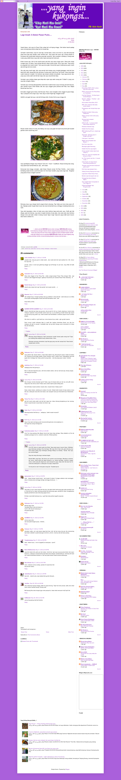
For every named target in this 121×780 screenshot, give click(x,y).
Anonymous (88, 233)
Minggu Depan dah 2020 (86, 588)
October (84, 198)
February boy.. (84, 370)
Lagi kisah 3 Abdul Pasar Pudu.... (36, 35)
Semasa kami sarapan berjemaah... (88, 120)
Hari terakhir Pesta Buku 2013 (90, 102)
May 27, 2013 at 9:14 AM (36, 365)
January (84, 77)
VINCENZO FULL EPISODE (87, 512)
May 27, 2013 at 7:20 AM (39, 257)
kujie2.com (84, 488)
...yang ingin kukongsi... (87, 277)
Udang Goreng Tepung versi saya (90, 171)
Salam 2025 (83, 295)
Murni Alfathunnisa (30, 549)
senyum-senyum (85, 511)
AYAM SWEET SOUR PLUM (88, 665)
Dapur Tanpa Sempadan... (88, 646)
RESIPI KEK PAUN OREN (87, 648)
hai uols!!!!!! (83, 528)
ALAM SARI (84, 539)
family (42, 248)
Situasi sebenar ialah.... (86, 278)
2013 (82, 75)
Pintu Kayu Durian (85, 575)
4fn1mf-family (84, 299)
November (85, 201)
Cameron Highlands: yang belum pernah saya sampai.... (43, 732)
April (83, 83)
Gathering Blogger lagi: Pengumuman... (88, 186)
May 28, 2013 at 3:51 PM (37, 597)
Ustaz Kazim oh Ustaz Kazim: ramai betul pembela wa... (89, 162)
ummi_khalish (28, 257)
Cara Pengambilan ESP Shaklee (88, 597)
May (83, 86)
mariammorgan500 (90, 223)
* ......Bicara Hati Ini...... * (87, 522)
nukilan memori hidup (87, 379)
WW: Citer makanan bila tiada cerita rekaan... (89, 105)
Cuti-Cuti (38, 248)
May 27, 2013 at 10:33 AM (35, 410)
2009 (82, 66)
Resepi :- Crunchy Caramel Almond (89, 496)
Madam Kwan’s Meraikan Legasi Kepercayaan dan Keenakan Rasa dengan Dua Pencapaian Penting (89, 360)
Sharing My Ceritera (86, 418)
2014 (82, 206)
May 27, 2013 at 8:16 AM (46, 309)
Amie (26, 410)
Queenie (27, 294)
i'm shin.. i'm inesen (86, 551)
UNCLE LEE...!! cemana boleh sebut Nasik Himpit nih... (90, 123)
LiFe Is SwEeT (85, 327)
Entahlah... (84, 556)
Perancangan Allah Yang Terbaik (88, 375)
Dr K (26, 419)
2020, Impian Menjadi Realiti (87, 518)
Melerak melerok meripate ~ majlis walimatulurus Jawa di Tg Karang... (47, 756)
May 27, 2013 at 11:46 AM (41, 431)
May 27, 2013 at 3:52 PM (37, 517)
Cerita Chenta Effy (86, 445)
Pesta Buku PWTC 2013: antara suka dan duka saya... (90, 88)
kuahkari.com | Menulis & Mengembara (88, 451)
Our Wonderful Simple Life (88, 304)
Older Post (71, 632)
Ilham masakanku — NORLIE (89, 664)
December (85, 203)
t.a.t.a (30, 334)
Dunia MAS (84, 652)
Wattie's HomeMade (86, 659)
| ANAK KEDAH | (85, 287)
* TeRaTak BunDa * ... (86, 344)
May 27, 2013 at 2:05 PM (38, 476)
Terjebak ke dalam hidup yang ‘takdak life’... (90, 112)
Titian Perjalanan (85, 607)
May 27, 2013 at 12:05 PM (39, 445)
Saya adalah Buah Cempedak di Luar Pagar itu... (90, 182)
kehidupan (47, 248)
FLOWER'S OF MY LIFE (87, 440)
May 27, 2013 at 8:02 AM (36, 273)
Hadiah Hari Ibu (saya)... (88, 128)
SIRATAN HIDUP (85, 592)
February (84, 79)
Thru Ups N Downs (86, 365)
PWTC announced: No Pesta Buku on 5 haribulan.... (91, 92)
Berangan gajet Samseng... (89, 146)
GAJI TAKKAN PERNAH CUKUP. (89, 407)
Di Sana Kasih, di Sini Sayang (88, 323)
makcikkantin (28, 573)
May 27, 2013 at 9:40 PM (42, 549)
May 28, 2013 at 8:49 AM (36, 583)
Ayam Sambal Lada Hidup (87, 660)
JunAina (27, 583)
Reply (26, 268)
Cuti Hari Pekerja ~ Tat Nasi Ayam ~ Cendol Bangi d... (91, 96)
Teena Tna (27, 399)
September (85, 196)
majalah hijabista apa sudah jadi (87, 241)
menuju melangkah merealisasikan (86, 494)
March (84, 81)
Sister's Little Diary (86, 595)
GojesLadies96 (84, 436)
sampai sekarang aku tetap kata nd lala (89, 249)
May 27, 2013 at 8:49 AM (36, 352)
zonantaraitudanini (86, 435)
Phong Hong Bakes (86, 641)
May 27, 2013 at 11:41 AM (34, 419)
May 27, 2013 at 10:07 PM (39, 562)
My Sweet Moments (86, 624)
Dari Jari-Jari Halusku (87, 506)
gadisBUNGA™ (85, 481)
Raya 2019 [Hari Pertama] (87, 626)
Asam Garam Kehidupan (87, 619)
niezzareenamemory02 (87, 527)
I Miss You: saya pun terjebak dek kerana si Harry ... (90, 155)
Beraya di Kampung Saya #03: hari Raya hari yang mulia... (44, 748)
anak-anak (33, 248)
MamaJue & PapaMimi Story (88, 398)
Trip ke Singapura (85, 300)
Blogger (67, 769)
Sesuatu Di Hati (84, 523)
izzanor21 (27, 273)
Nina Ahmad (28, 562)
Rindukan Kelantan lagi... (88, 126)
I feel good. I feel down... (88, 138)
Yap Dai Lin (88, 239)
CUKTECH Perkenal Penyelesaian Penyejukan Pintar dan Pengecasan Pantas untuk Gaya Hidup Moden (89, 401)
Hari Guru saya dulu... (87, 144)
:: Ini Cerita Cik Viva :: (87, 294)
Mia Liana (83, 545)
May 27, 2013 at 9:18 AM (38, 334)
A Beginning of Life (86, 411)
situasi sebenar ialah (92, 225)
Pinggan (83, 477)
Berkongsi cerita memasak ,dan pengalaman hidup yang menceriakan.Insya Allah (89, 475)
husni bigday (84, 381)
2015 (82, 208)
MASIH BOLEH (84, 557)
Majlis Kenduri (84, 431)
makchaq (27, 365)
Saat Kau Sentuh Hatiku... (88, 586)
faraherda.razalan (29, 431)
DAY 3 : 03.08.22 (85, 306)
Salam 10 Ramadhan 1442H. (87, 620)
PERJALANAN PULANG (87, 429)
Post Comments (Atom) (34, 634)
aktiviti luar (27, 248)
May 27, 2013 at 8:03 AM (36, 294)
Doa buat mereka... (85, 615)
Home (47, 632)
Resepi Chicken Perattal (86, 419)
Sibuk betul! (83, 334)
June (83, 189)
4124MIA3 (27, 517)
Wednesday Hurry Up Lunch (87, 642)
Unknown (27, 352)
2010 (82, 68)
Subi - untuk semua (85, 507)
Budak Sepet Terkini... (86, 563)
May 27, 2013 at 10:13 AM (38, 399)
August (84, 194)
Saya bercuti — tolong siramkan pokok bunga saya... (42, 723)
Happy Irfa (84, 516)
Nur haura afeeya (89, 257)
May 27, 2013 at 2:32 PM (36, 503)
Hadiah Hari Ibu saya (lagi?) (89, 148)
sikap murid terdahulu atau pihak (87, 234)
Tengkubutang (29, 540)
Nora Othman (88, 247)
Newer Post (24, 632)
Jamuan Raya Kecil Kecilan (87, 340)
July (83, 192)
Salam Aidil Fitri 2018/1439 (87, 345)
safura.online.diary (86, 310)
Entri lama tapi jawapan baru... (90, 169)
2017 (82, 212)
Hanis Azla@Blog (85, 369)
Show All (98, 314)
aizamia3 (83, 391)
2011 (82, 70)
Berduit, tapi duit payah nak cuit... (90, 176)
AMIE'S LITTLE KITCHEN (87, 321)
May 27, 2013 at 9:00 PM (39, 540)
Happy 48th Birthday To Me (87, 552)
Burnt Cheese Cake (85, 328)
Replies (28, 331)
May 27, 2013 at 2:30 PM (34, 487)
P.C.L (82, 579)
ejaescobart (28, 476)
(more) (97, 229)
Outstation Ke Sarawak (86, 547)
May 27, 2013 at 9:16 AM (34, 379)
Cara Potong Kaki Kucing (87, 489)
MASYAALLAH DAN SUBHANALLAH (90, 441)
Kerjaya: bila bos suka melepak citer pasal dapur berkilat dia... (45, 740)
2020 (82, 215)
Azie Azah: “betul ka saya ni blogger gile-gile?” (89, 135)
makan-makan (53, 248)
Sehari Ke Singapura (86, 447)
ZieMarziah (28, 597)
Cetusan (27, 529)
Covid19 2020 (84, 311)
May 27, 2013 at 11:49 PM (39, 573)
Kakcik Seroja (28, 285)
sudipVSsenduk (85, 374)
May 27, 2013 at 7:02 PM (36, 529)
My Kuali (83, 614)
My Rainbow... (85, 339)
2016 (82, 210)
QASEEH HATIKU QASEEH (32, 309)
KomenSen (84, 406)
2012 (82, 72)
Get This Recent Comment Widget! (88, 270)
